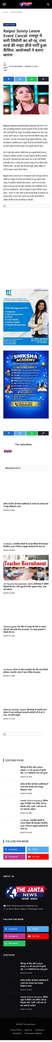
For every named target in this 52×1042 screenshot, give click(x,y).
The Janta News (16, 66)
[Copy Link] (43, 79)
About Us (28, 1030)
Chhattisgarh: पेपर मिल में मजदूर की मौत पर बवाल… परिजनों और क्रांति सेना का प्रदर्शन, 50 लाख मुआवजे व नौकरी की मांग (25, 629)
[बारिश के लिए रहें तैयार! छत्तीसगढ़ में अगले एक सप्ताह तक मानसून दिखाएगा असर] (26, 487)
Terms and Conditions (33, 1033)
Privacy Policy (16, 1030)
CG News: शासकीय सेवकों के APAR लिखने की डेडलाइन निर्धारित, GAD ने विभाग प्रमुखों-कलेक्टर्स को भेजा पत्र (25, 545)
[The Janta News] (26, 4)
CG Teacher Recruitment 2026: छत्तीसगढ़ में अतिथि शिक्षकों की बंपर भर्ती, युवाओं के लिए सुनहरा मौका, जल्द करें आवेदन (26, 586)
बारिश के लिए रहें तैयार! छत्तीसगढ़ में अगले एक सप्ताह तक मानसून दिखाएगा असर (34, 787)
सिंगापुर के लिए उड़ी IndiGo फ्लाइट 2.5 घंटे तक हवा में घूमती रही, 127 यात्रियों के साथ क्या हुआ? (34, 770)
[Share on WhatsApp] (31, 79)
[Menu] (4, 4)
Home (5, 12)
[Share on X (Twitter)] (20, 79)
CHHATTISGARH (16, 12)
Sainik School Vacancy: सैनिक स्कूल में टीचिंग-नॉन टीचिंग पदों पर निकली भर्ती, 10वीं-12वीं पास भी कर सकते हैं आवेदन (34, 804)
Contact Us (39, 1030)
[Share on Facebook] (8, 79)
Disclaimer (17, 1033)
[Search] (48, 4)
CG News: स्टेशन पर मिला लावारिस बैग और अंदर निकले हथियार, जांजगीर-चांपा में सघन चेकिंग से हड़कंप (25, 670)
